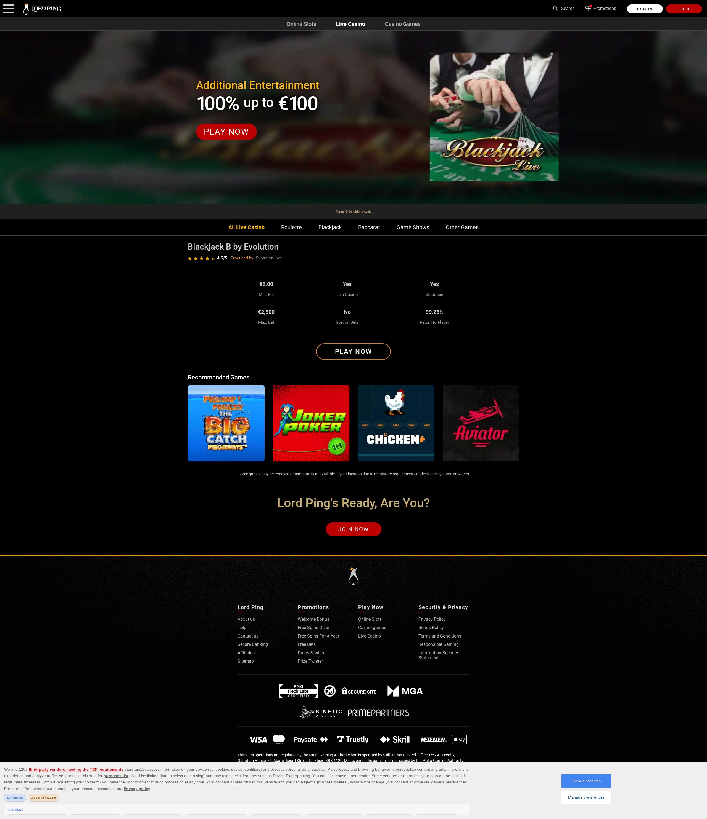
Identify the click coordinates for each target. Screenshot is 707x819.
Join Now (353, 529)
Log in (645, 9)
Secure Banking (253, 644)
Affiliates (246, 652)
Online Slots (301, 24)
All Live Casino (246, 227)
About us (246, 619)
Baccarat (369, 227)
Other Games (462, 227)
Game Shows (413, 227)
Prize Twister (310, 661)
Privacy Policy (432, 619)
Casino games (372, 627)
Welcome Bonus (313, 619)
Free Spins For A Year (318, 636)
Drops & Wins (311, 652)
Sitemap (246, 661)
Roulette (291, 227)
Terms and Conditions (439, 636)
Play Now (353, 351)
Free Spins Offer (313, 627)
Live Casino (350, 24)
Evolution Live (269, 258)
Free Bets (307, 644)
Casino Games (403, 24)
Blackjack (330, 227)
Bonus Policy (431, 627)
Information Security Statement (438, 655)
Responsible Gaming (438, 644)
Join (684, 9)
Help (242, 627)
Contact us (248, 636)
